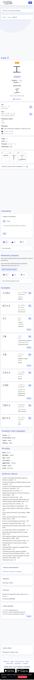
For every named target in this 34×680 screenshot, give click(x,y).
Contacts (25, 663)
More (28, 616)
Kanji (9, 17)
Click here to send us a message (11, 571)
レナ (25, 166)
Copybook (18, 99)
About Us (6, 661)
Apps (12, 661)
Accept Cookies (22, 677)
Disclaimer (18, 663)
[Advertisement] (17, 38)
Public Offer (9, 663)
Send (4, 233)
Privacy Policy (19, 661)
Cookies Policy (12, 677)
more (28, 329)
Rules (27, 661)
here (18, 265)
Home (4, 17)
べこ (25, 614)
